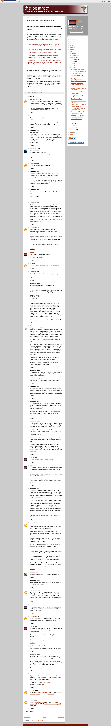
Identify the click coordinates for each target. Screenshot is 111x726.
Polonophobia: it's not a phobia (78, 81)
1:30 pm (32, 112)
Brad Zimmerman (34, 99)
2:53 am (32, 323)
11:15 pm (32, 613)
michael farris (33, 227)
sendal (31, 700)
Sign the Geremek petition (77, 121)
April (72, 123)
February (73, 127)
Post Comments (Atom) (37, 720)
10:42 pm (32, 643)
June (72, 65)
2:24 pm (32, 145)
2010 (71, 45)
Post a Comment (30, 711)
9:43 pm (32, 224)
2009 (71, 47)
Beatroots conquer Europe (77, 69)
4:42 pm (32, 623)
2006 (71, 132)
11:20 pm (32, 260)
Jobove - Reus (33, 148)
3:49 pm (32, 670)
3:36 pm (32, 651)
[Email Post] (62, 92)
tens (43, 684)
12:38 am (32, 577)
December (74, 53)
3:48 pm (32, 418)
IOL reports (56, 39)
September (74, 59)
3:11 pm (32, 383)
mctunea (32, 690)
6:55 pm (32, 462)
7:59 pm (32, 587)
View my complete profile (76, 32)
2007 (71, 51)
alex (31, 263)
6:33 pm (32, 454)
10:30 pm (32, 569)
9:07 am (32, 268)
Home (44, 717)
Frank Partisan (34, 163)
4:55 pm (32, 687)
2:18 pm (32, 127)
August (73, 61)
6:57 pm (32, 485)
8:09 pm (32, 708)
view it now (44, 667)
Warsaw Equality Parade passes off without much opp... (78, 84)
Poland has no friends (76, 99)
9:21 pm (32, 186)
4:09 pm (32, 398)
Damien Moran (34, 572)
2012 (71, 41)
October (73, 57)
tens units (48, 682)
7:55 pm (32, 519)
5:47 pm (32, 160)
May (72, 67)
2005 (71, 134)
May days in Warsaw (76, 119)
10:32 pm (32, 249)
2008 (71, 49)
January (73, 129)
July (72, 63)
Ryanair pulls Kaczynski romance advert (40, 20)
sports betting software (36, 646)
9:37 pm (32, 199)
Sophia (32, 325)
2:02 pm (32, 367)
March (73, 125)
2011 (71, 43)
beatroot (32, 252)
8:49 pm (32, 168)
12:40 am (32, 280)
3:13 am (32, 697)
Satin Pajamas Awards (76, 79)
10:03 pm (32, 602)
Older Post (61, 717)
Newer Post (27, 717)
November (74, 55)
